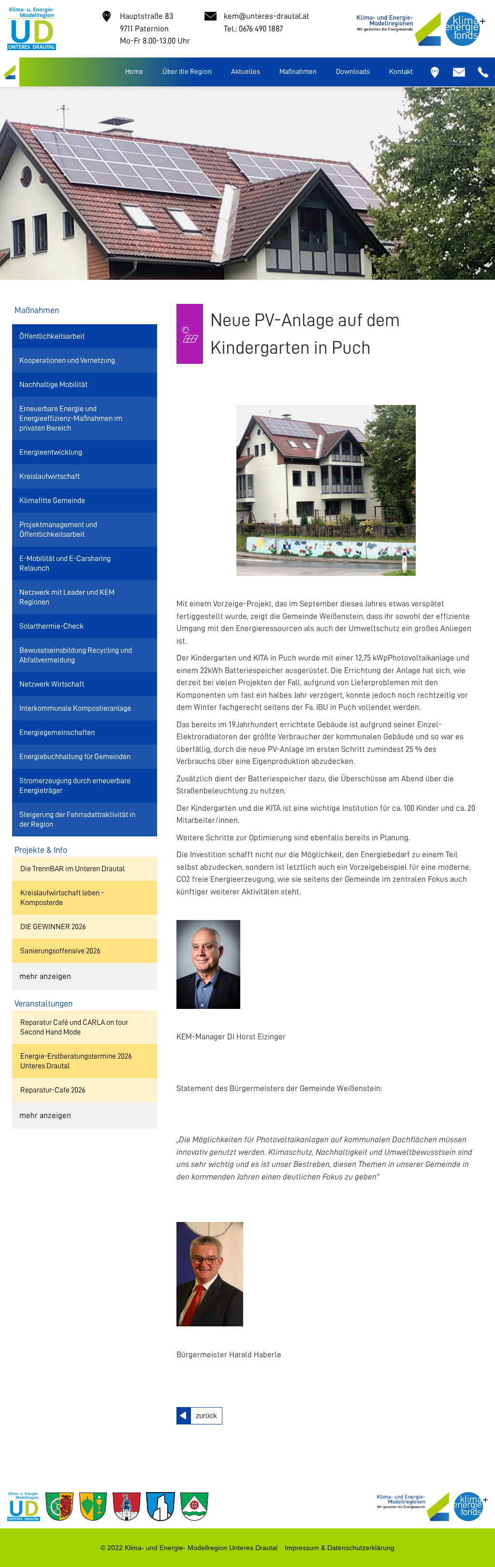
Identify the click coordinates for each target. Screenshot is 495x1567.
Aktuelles (245, 71)
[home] (9, 72)
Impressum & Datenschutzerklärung (339, 1548)
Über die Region (187, 71)
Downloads (353, 71)
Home (134, 71)
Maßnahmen (298, 71)
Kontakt (401, 71)
